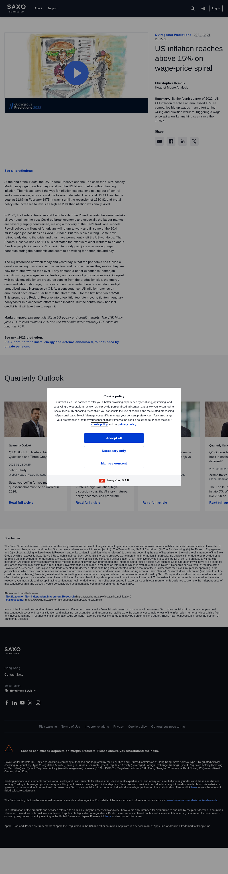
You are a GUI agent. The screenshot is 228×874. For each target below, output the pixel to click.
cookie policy (109, 424)
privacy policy (138, 424)
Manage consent (114, 463)
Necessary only (114, 450)
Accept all (114, 438)
